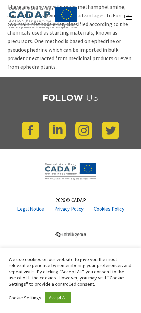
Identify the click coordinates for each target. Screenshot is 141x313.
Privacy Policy (69, 209)
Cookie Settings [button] (25, 298)
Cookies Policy (109, 209)
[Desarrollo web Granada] (70, 233)
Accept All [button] (58, 297)
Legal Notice (30, 209)
